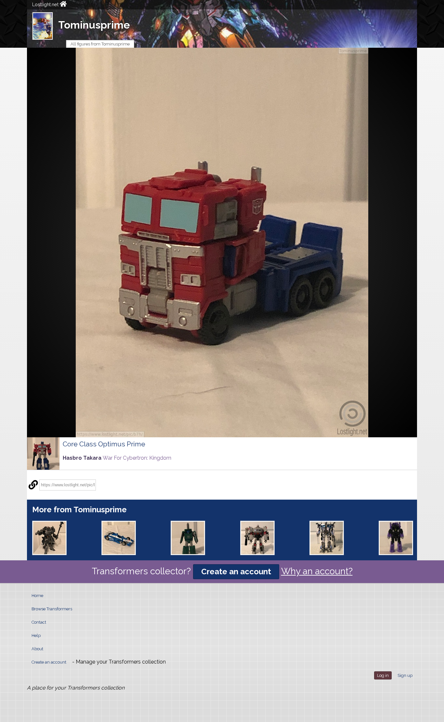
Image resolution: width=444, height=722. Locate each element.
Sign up (405, 675)
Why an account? (317, 571)
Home (37, 595)
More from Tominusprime (79, 509)
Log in (383, 675)
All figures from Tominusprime (100, 44)
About (37, 648)
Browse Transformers (52, 608)
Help (36, 635)
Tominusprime (94, 25)
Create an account (236, 571)
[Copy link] (33, 485)
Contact (39, 622)
